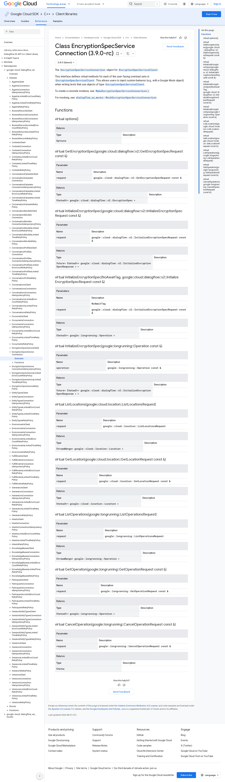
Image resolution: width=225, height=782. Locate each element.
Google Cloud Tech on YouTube (197, 756)
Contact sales (55, 751)
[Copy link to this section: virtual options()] (81, 119)
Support (96, 740)
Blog (183, 735)
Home (58, 37)
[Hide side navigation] (39, 776)
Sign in (217, 4)
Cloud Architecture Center (150, 751)
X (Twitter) (186, 745)
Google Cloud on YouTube (194, 751)
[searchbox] (22, 31)
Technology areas (56, 3)
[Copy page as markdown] (128, 53)
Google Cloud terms (100, 768)
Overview (9, 21)
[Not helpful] (185, 37)
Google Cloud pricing (58, 740)
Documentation (72, 37)
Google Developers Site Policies (105, 709)
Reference (41, 21)
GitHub (140, 735)
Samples (57, 21)
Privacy (69, 768)
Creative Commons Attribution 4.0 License (137, 705)
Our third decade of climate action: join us (135, 768)
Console (172, 3)
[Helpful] (180, 37)
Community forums (102, 735)
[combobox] (143, 4)
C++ (47, 14)
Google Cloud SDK (25, 14)
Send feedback (175, 46)
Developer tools (91, 37)
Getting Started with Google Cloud (154, 740)
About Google (55, 768)
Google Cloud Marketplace (61, 745)
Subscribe (186, 775)
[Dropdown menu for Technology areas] (70, 4)
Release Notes (99, 745)
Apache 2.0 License (61, 709)
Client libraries (66, 14)
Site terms (81, 768)
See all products (56, 735)
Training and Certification (150, 756)
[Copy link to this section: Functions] (77, 110)
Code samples (144, 745)
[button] (21, 58)
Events (184, 740)
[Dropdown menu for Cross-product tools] (104, 4)
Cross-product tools (88, 3)
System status (100, 751)
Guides (25, 21)
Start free (211, 14)
